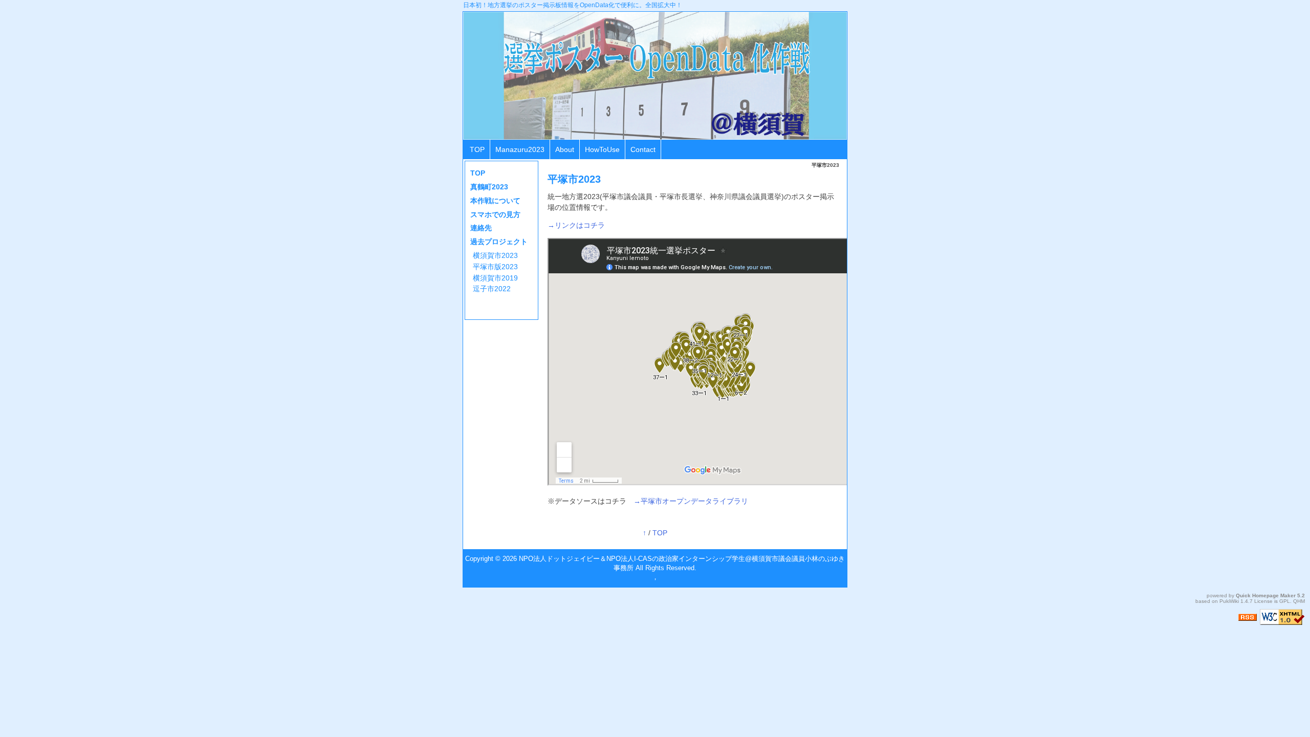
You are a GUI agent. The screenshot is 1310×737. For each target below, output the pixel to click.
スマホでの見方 (495, 214)
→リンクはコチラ (576, 225)
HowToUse (602, 149)
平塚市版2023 (495, 267)
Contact (643, 149)
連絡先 (481, 228)
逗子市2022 (492, 289)
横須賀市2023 (495, 255)
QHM (1299, 601)
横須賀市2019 (495, 278)
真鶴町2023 (489, 187)
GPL (1284, 601)
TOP (477, 149)
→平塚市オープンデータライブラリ (691, 501)
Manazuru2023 (519, 149)
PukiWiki (1229, 601)
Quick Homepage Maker (1266, 595)
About (564, 149)
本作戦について (495, 201)
